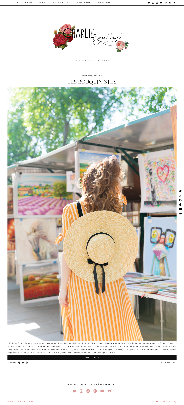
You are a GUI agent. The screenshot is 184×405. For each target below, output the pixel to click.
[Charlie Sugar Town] (92, 36)
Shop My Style (103, 3)
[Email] (170, 2)
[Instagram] (153, 2)
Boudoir (42, 3)
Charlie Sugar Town (24, 402)
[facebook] (88, 391)
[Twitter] (149, 2)
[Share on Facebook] (19, 363)
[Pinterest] (157, 2)
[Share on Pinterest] (27, 363)
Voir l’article (92, 358)
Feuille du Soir (83, 3)
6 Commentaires (169, 362)
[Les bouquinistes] (92, 340)
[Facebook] (166, 2)
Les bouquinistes (92, 82)
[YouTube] (161, 2)
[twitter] (74, 391)
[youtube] (102, 391)
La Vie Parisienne (61, 3)
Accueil (14, 3)
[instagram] (81, 391)
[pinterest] (95, 391)
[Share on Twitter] (23, 363)
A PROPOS (28, 3)
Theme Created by (165, 402)
